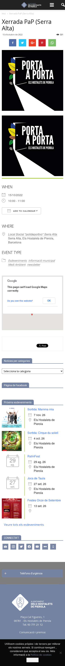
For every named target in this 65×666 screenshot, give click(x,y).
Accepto (32, 660)
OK (49, 300)
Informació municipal (41, 260)
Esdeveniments (17, 260)
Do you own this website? (20, 301)
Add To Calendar (23, 211)
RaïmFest (33, 456)
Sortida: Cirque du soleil (42, 433)
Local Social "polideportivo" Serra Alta (32, 234)
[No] (60, 653)
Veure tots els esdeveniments (24, 525)
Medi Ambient (16, 264)
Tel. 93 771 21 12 (33, 624)
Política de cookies (41, 654)
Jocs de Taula (36, 478)
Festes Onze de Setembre (44, 500)
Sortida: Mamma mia (40, 409)
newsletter (33, 264)
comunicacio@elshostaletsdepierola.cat (32, 636)
